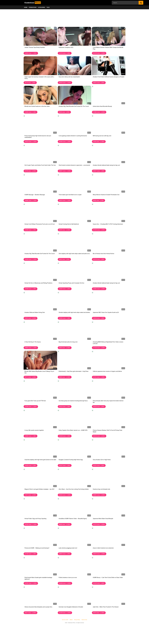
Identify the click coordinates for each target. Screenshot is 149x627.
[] (141, 3)
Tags (48, 7)
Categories (41, 7)
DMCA (71, 619)
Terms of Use (84, 619)
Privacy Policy (77, 619)
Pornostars (32, 7)
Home (25, 7)
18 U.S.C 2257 (65, 619)
